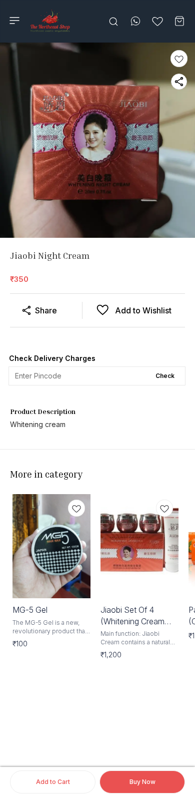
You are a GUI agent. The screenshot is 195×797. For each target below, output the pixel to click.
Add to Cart (53, 781)
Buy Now (143, 781)
